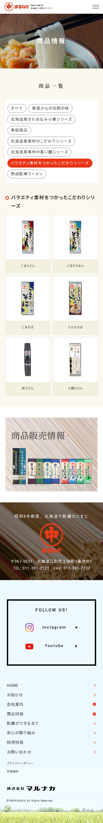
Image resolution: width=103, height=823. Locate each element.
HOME (12, 685)
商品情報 (15, 714)
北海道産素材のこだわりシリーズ (41, 141)
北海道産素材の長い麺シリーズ (39, 152)
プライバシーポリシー (20, 763)
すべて (17, 108)
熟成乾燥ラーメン (27, 174)
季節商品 (19, 130)
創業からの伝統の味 (50, 108)
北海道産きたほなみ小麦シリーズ (41, 119)
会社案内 (15, 704)
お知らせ (15, 695)
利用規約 (12, 771)
